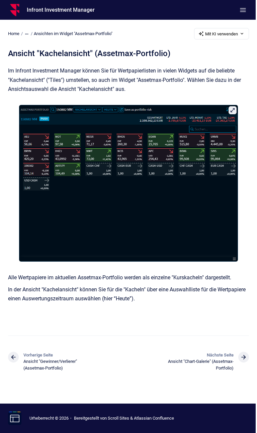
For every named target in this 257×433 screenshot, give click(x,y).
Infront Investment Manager (61, 10)
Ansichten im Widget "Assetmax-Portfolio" (73, 33)
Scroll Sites (118, 418)
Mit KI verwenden (221, 33)
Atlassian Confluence (154, 418)
